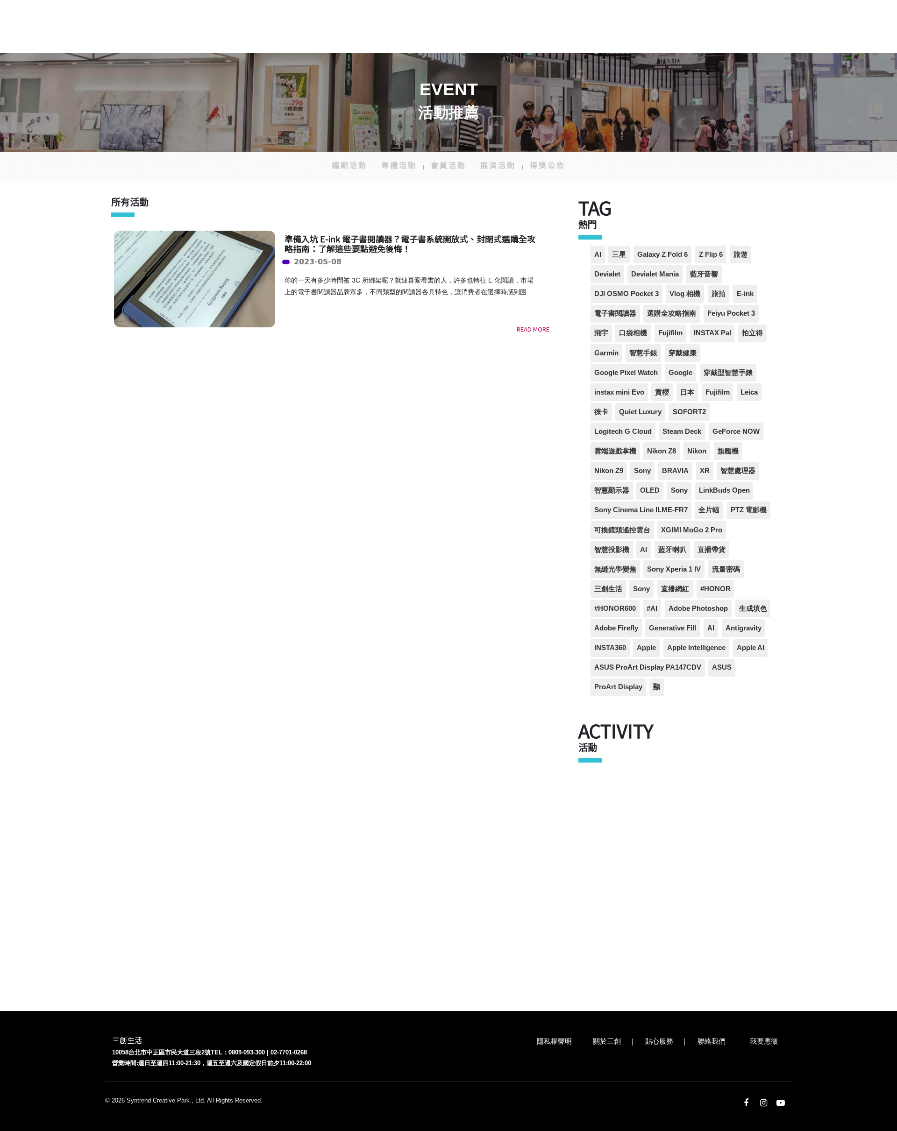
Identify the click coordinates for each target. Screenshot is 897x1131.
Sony (642, 470)
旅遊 (740, 254)
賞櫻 (662, 392)
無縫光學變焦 (615, 569)
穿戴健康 (683, 353)
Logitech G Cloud (623, 431)
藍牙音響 (704, 274)
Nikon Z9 (608, 470)
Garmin (606, 353)
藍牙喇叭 (672, 549)
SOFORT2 (689, 412)
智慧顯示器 (611, 490)
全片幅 (708, 510)
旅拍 (719, 293)
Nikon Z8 (661, 451)
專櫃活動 (399, 164)
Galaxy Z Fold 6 (662, 254)
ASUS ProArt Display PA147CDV (647, 667)
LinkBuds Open (724, 490)
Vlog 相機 (684, 293)
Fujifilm (670, 333)
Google (680, 372)
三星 (619, 254)
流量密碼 (726, 569)
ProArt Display (618, 687)
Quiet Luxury (640, 412)
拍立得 (752, 333)
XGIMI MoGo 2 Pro (691, 530)
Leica (749, 392)
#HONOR (715, 589)
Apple (646, 647)
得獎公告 (547, 164)
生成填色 (753, 608)
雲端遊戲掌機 (615, 451)
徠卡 (601, 412)
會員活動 (448, 164)
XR (705, 470)
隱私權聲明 (554, 1041)
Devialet (607, 274)
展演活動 (498, 164)
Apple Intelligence (696, 647)
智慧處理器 (737, 470)
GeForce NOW (736, 431)
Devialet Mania (655, 274)
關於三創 (607, 1041)
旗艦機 (728, 451)
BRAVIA (675, 470)
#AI (652, 608)
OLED (650, 490)
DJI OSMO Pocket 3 (626, 293)
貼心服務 (659, 1041)
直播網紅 (675, 589)
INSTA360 (610, 647)
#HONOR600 (615, 608)
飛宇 (601, 333)
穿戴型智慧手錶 (728, 372)
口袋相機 (633, 333)
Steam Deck (681, 431)
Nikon (696, 451)
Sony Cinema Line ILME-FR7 (641, 510)
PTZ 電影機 (749, 510)
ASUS (722, 667)
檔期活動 (349, 164)
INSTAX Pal (712, 333)
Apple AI (750, 647)
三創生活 (608, 589)
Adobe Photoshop (698, 608)
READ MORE (533, 329)
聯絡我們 (712, 1041)
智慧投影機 (611, 549)
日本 (687, 392)
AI (597, 254)
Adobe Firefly (616, 628)
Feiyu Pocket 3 (731, 313)
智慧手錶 (643, 353)
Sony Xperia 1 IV (674, 569)
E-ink (745, 293)
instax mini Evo (619, 392)
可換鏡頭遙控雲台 (622, 530)
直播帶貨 (712, 549)
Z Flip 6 (711, 254)
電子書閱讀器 (615, 313)
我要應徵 (764, 1041)
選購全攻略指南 (671, 313)
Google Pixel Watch (626, 372)
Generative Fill (672, 628)
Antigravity (744, 628)
